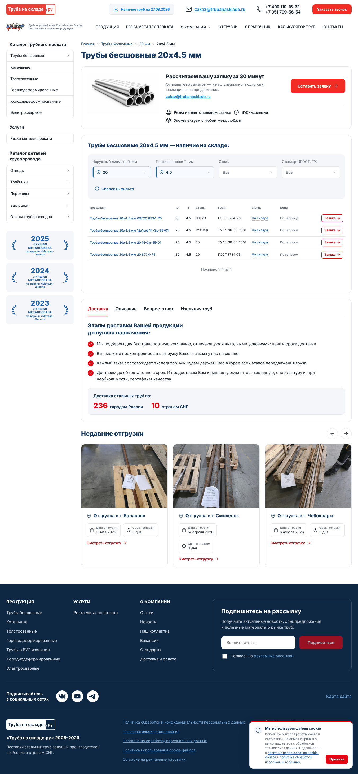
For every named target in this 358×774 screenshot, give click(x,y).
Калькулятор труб (296, 27)
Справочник (257, 27)
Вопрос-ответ (158, 308)
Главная (88, 44)
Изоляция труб (196, 308)
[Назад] (332, 433)
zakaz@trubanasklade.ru (220, 9)
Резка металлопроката (149, 27)
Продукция (107, 27)
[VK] (62, 696)
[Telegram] (93, 696)
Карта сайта (339, 696)
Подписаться (321, 642)
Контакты (332, 27)
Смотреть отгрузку (104, 543)
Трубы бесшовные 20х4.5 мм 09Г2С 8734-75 (126, 218)
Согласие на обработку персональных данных (165, 740)
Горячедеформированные (31, 640)
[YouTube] (77, 696)
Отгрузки (228, 27)
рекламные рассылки (273, 656)
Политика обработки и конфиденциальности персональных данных (184, 722)
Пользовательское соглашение (151, 731)
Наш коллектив (155, 631)
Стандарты (150, 649)
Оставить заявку (314, 86)
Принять (336, 759)
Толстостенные (21, 631)
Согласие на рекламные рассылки (154, 759)
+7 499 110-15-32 (282, 6)
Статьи (146, 612)
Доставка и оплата (158, 659)
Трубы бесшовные (117, 44)
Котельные (17, 621)
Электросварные (22, 668)
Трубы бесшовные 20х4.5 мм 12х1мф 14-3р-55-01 (129, 230)
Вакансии (149, 640)
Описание (126, 308)
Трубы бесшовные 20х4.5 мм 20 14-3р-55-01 (125, 243)
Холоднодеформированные (33, 659)
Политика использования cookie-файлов (159, 750)
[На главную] (30, 9)
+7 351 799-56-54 (283, 12)
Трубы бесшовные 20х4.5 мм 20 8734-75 (122, 254)
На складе (260, 218)
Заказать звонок (332, 9)
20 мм (144, 44)
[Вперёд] (346, 433)
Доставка (98, 308)
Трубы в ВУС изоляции (28, 649)
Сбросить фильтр (117, 188)
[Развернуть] (68, 55)
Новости (148, 621)
